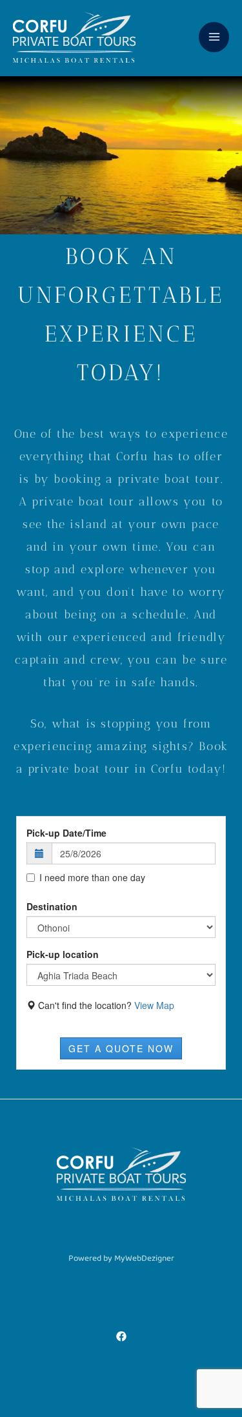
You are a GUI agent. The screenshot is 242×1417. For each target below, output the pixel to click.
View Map (154, 1005)
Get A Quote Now (121, 1048)
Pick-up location (62, 954)
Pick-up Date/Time (66, 832)
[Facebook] (121, 1336)
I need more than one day (92, 877)
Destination (51, 906)
